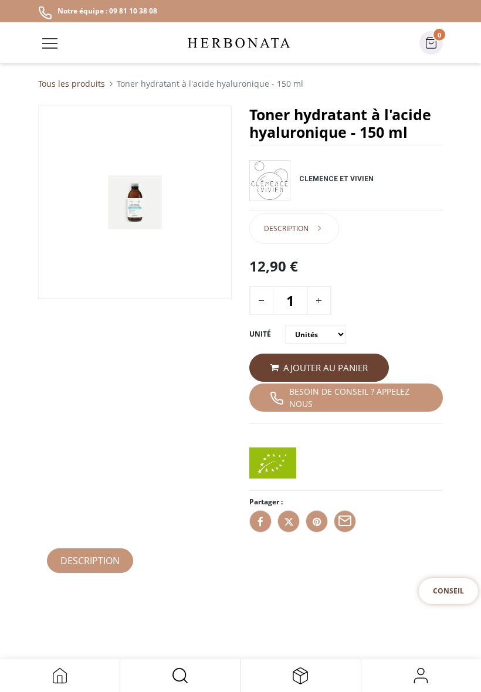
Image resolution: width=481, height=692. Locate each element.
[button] (180, 675)
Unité (260, 334)
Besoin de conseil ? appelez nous (349, 397)
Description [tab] (286, 228)
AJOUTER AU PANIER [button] (325, 368)
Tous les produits (71, 83)
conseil (448, 591)
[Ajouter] (318, 300)
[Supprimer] (261, 300)
